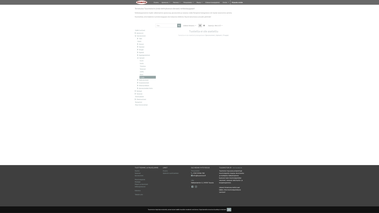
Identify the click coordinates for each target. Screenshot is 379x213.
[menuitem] (156, 2)
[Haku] (179, 25)
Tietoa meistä (237, 167)
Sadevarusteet (144, 80)
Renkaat (139, 91)
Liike (192, 180)
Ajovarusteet (141, 36)
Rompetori (138, 102)
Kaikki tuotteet (140, 30)
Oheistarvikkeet (144, 85)
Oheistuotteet (141, 99)
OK (229, 210)
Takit (140, 39)
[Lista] (204, 25)
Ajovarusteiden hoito (146, 88)
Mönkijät (138, 182)
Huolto (137, 171)
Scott (142, 61)
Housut (141, 44)
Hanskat (141, 47)
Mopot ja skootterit (141, 184)
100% (142, 72)
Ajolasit (141, 58)
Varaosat (143, 69)
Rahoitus (138, 191)
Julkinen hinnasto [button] (189, 26)
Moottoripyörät (140, 179)
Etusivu (165, 171)
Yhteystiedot (195, 171)
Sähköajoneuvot (140, 187)
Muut (141, 74)
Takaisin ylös (139, 194)
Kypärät (141, 52)
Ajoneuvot (139, 33)
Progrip (142, 77)
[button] (215, 25)
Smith (142, 63)
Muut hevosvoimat (141, 105)
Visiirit (139, 41)
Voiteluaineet (139, 97)
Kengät (141, 50)
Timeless (143, 66)
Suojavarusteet (144, 83)
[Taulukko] (200, 25)
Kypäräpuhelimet (144, 55)
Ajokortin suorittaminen (171, 173)
